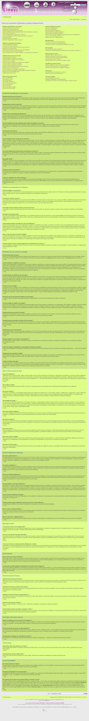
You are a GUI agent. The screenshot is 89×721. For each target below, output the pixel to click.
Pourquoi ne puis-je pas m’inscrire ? (10, 38)
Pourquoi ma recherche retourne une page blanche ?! (56, 57)
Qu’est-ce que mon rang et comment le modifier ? (13, 51)
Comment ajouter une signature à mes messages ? (13, 59)
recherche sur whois (7, 682)
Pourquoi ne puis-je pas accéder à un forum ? (12, 65)
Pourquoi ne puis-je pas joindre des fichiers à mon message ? (16, 66)
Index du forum (7, 16)
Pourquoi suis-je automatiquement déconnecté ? (13, 30)
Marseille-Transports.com (66, 707)
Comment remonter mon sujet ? (9, 73)
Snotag (24, 707)
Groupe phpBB (49, 665)
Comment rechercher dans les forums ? (53, 54)
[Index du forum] (42, 8)
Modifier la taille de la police (85, 16)
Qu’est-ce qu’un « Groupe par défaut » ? (53, 35)
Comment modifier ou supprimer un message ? (12, 58)
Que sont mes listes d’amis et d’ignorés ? (54, 49)
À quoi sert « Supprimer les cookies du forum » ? (13, 39)
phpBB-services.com (60, 699)
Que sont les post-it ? (7, 85)
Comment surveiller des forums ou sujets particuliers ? (56, 66)
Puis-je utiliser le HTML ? (8, 79)
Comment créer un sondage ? (9, 61)
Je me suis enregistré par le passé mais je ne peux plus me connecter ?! (18, 35)
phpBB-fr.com (47, 700)
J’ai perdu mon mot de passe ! (9, 33)
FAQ (71, 19)
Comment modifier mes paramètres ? (10, 44)
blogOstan (30, 707)
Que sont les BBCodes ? (8, 77)
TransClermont (48, 707)
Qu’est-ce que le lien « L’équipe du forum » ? (54, 37)
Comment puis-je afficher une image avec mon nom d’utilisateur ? (16, 49)
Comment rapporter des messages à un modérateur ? (14, 69)
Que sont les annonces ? (8, 84)
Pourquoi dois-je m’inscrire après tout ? (11, 29)
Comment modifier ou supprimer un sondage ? (12, 63)
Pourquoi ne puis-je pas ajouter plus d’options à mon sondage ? (16, 62)
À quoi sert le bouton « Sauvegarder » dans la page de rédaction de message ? (19, 70)
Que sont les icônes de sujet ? (9, 88)
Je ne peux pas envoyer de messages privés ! (55, 41)
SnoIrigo (36, 707)
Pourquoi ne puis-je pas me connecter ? (11, 27)
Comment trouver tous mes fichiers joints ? (54, 73)
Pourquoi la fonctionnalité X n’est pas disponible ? (55, 79)
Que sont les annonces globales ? (10, 82)
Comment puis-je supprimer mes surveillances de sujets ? (57, 67)
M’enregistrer (77, 19)
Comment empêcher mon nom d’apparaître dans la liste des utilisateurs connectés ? (20, 31)
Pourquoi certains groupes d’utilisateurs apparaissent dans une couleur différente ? (62, 34)
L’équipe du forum (53, 697)
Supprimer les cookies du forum (65, 697)
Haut (5, 100)
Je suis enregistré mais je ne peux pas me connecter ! (14, 34)
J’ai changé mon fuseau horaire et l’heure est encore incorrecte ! (16, 47)
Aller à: (49, 693)
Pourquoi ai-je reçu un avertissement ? (11, 67)
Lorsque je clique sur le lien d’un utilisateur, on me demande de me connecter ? (20, 52)
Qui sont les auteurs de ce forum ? (52, 78)
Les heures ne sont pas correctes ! (10, 45)
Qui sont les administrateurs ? (51, 27)
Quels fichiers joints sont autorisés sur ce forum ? (55, 72)
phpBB (31, 699)
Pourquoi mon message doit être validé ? (11, 71)
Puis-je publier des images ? (8, 81)
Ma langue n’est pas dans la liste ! (10, 48)
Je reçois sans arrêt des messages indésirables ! (55, 43)
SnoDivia (75, 707)
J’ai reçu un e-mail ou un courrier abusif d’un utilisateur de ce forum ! (59, 44)
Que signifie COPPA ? (7, 37)
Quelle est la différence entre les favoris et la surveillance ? (57, 64)
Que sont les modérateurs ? (51, 29)
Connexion (84, 19)
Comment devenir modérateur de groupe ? (54, 33)
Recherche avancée (82, 6)
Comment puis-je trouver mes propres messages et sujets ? (58, 60)
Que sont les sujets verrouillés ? (9, 86)
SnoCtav (55, 707)
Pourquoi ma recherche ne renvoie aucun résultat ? (56, 56)
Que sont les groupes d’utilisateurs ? (53, 30)
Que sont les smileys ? (7, 80)
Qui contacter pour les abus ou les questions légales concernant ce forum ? (61, 80)
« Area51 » (11, 674)
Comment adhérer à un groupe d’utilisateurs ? (55, 31)
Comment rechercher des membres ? (53, 59)
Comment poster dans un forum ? (10, 57)
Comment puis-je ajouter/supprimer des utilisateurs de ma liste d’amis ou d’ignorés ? (63, 50)
